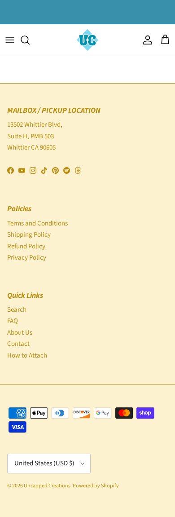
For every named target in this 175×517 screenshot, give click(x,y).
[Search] (29, 40)
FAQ (12, 321)
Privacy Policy (26, 257)
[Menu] (10, 40)
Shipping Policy (29, 234)
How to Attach (27, 355)
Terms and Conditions (37, 223)
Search (16, 309)
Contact (18, 344)
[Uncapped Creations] (87, 40)
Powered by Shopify (96, 486)
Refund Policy (26, 246)
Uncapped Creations (47, 486)
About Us (19, 332)
